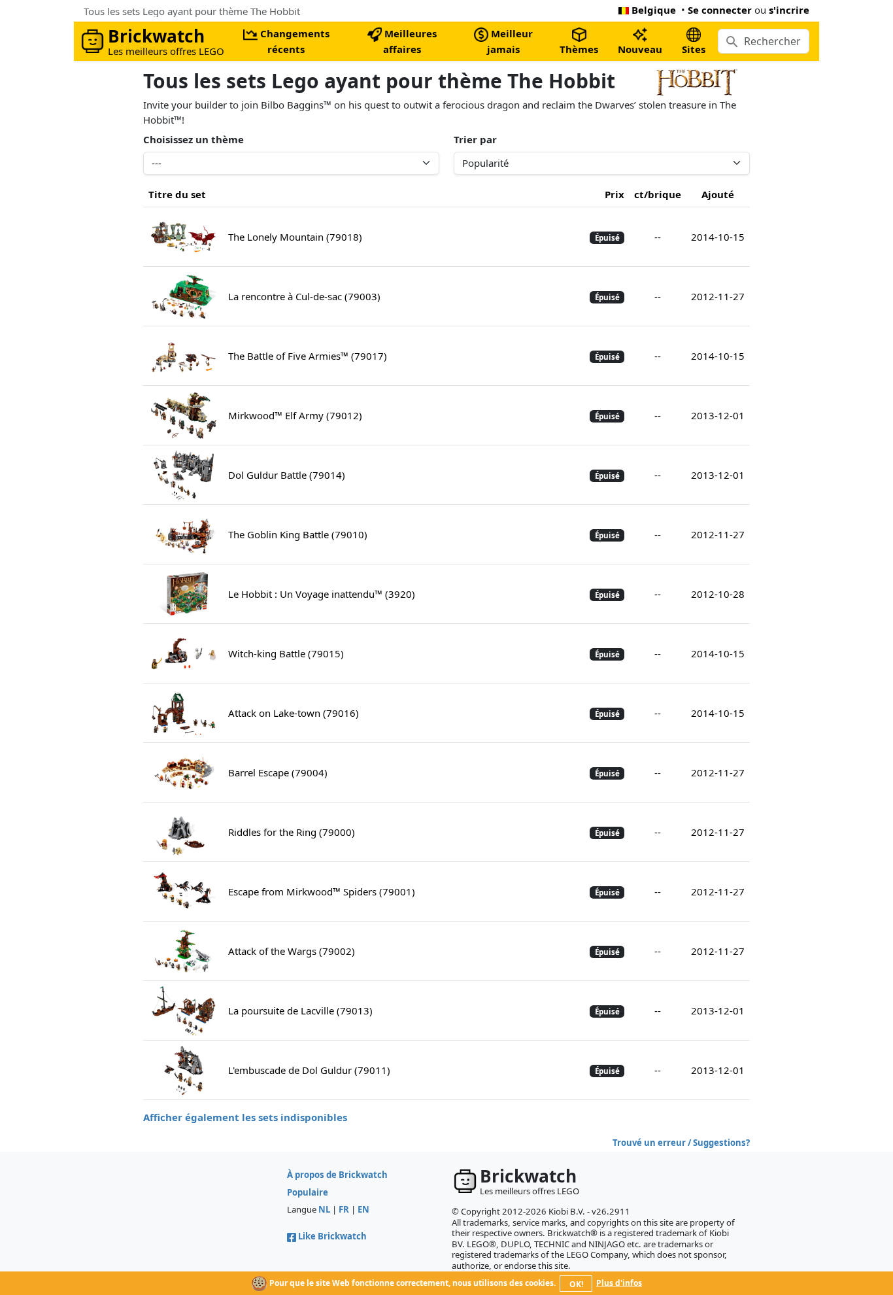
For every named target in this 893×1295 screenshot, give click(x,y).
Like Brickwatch (332, 1236)
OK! (576, 1284)
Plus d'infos (619, 1282)
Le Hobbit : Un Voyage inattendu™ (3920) (321, 593)
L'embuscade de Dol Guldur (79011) (309, 1070)
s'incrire (789, 9)
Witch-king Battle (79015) (286, 653)
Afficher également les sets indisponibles (245, 1117)
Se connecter (720, 9)
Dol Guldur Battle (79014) (286, 474)
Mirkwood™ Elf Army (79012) (295, 415)
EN (363, 1209)
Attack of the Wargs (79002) (291, 951)
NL (324, 1209)
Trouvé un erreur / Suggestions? (681, 1142)
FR (344, 1209)
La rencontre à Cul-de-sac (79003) (304, 296)
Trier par (475, 139)
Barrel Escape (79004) (278, 772)
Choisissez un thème (193, 139)
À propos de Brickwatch (337, 1175)
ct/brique (657, 194)
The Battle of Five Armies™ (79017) (307, 355)
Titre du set (177, 194)
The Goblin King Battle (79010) (297, 534)
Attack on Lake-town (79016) (293, 712)
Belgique (654, 9)
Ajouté (717, 194)
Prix (614, 194)
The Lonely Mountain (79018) (295, 236)
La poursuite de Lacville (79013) (300, 1010)
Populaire (307, 1192)
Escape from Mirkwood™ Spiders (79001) (321, 891)
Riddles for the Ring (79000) (291, 831)
